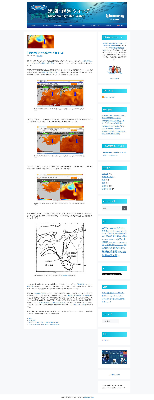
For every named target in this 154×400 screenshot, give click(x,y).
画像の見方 (111, 245)
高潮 (125, 245)
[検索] (124, 208)
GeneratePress (89, 397)
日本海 (115, 239)
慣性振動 (111, 239)
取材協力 (117, 236)
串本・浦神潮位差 (121, 233)
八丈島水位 (107, 236)
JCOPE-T (106, 228)
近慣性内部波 (120, 245)
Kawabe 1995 (66, 275)
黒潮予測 (45, 25)
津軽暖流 (110, 242)
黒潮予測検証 (58, 25)
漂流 (105, 245)
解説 (70, 25)
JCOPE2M (113, 228)
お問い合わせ (114, 78)
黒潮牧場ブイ (120, 248)
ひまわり (106, 231)
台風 (123, 236)
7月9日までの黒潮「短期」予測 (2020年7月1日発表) (44, 322)
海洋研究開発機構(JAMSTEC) (113, 43)
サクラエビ (117, 231)
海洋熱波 (122, 242)
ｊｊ (119, 256)
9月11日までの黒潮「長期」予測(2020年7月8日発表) (44, 324)
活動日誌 (108, 25)
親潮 (83, 25)
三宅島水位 (110, 233)
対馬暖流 (106, 239)
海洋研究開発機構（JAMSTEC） (113, 293)
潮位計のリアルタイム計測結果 (78, 295)
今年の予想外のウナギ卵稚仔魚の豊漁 (52, 302)
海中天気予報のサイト (49, 72)
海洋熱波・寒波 (95, 25)
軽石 (116, 245)
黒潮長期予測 (109, 255)
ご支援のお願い (114, 374)
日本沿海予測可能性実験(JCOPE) (113, 299)
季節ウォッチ (106, 302)
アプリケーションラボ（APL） (112, 296)
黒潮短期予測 (109, 251)
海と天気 (116, 242)
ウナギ (112, 231)
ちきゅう (121, 228)
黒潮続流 (122, 251)
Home (33, 25)
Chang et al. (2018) (78, 304)
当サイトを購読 (109, 97)
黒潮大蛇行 (32, 320)
